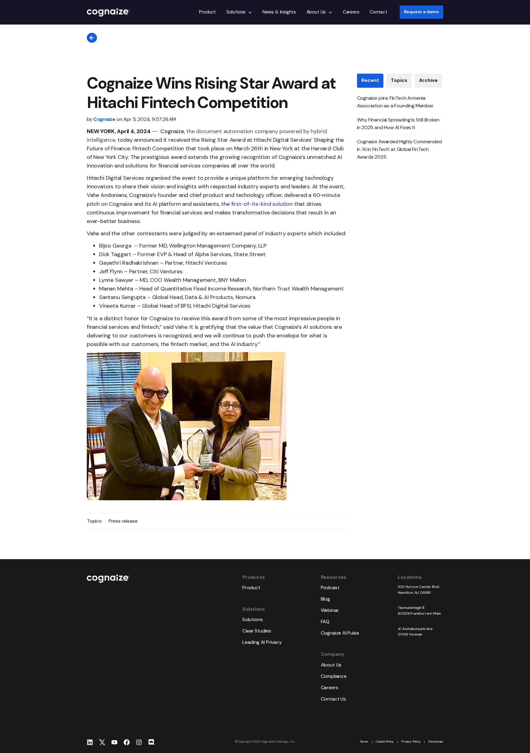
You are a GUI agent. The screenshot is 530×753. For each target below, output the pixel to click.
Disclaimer (435, 741)
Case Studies (256, 631)
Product (207, 12)
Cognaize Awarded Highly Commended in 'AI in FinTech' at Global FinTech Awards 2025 (399, 149)
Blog (325, 599)
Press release (123, 521)
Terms (364, 741)
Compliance (334, 676)
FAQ (325, 621)
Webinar (330, 610)
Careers (351, 12)
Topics (399, 80)
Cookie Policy (385, 741)
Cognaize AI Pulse (340, 633)
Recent (370, 80)
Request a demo (421, 12)
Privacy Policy (411, 741)
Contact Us (333, 699)
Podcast (330, 587)
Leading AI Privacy (262, 642)
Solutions (235, 12)
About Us (316, 12)
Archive (428, 80)
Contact (378, 12)
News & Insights (279, 12)
